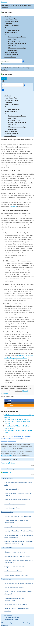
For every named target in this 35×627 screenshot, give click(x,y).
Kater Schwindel (24, 436)
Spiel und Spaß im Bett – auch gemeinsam (17, 556)
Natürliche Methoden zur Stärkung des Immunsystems (16, 521)
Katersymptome (8, 438)
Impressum (8, 615)
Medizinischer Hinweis (11, 619)
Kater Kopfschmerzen (16, 436)
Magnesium (13, 206)
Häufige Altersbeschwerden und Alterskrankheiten (14, 599)
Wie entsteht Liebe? (14, 41)
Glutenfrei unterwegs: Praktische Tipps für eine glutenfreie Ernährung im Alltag (18, 543)
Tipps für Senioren (10, 52)
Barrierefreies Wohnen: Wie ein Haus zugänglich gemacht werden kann (19, 536)
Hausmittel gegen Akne (11, 489)
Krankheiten (8, 23)
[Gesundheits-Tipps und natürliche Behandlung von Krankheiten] (6, 12)
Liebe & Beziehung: (7, 547)
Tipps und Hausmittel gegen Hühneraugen (17, 499)
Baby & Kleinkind (14, 30)
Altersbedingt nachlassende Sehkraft (15, 604)
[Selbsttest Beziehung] (6, 472)
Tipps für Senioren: (6, 579)
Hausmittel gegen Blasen (12, 508)
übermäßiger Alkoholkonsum (9, 440)
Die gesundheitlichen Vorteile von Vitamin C (17, 527)
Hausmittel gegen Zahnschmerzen (14, 504)
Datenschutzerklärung (11, 617)
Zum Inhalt (4, 2)
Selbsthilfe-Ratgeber (11, 54)
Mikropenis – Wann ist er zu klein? (14, 552)
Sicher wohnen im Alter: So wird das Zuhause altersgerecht (18, 593)
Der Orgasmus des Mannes (13, 571)
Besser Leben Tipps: (7, 512)
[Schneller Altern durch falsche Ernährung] (8, 463)
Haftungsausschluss (6, 455)
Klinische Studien (10, 57)
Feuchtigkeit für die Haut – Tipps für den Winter (18, 531)
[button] (7, 400)
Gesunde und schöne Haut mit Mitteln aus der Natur (18, 484)
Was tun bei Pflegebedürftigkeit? (14, 587)
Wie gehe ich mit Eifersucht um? (14, 567)
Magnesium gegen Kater (17, 438)
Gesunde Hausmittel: (7, 478)
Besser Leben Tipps (10, 19)
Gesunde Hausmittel (11, 21)
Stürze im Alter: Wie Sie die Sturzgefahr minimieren (16, 610)
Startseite (7, 17)
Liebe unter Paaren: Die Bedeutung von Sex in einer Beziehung (18, 561)
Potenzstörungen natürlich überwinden (16, 575)
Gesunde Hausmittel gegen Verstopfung (16, 419)
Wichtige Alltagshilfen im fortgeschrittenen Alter (18, 583)
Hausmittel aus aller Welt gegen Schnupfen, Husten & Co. (17, 494)
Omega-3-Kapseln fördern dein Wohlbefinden (18, 516)
